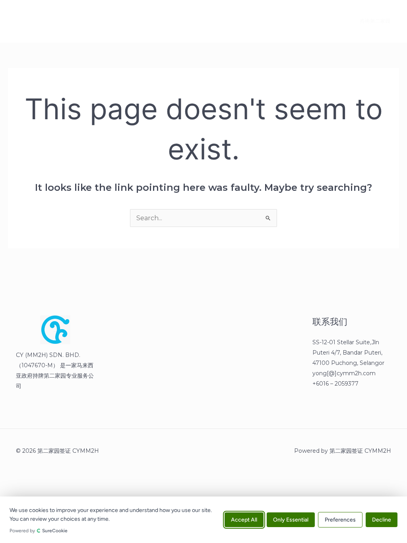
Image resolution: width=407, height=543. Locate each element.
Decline (381, 519)
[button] (370, 21)
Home (56, 21)
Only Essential (290, 519)
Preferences (340, 519)
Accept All (244, 519)
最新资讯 (94, 21)
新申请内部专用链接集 (150, 21)
